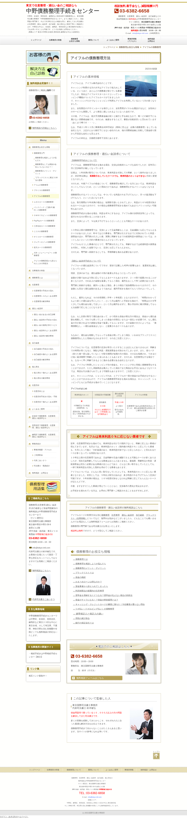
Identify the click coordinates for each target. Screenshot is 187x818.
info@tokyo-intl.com (140, 33)
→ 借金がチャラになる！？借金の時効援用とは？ (95, 600)
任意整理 (115, 515)
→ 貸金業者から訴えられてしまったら (90, 586)
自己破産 (140, 515)
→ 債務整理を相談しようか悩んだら (89, 563)
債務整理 (105, 515)
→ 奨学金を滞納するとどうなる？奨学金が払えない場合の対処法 (102, 595)
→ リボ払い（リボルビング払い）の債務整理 (93, 609)
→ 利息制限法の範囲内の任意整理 (88, 591)
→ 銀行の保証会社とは (83, 623)
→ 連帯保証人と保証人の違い (88, 613)
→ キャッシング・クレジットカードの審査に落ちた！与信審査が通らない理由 (109, 604)
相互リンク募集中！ (38, 676)
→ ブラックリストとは (83, 573)
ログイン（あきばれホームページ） (14, 817)
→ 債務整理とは (80, 559)
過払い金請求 (128, 515)
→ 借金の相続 (79, 577)
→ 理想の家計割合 (81, 618)
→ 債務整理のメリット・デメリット (89, 568)
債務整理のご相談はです (42, 90)
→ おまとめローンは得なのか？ (87, 582)
